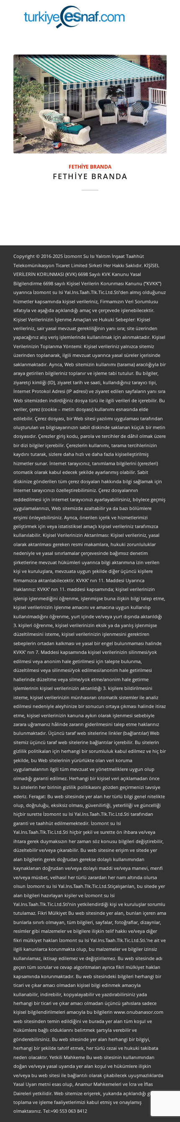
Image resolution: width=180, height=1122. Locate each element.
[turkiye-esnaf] (74, 17)
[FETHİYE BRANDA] (90, 104)
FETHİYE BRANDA (90, 166)
